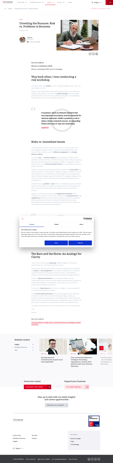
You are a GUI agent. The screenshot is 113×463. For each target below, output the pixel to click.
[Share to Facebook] (90, 54)
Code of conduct (73, 459)
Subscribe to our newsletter (99, 8)
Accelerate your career (34, 387)
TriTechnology (74, 444)
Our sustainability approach (59, 459)
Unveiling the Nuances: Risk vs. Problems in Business (26, 8)
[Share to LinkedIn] (96, 54)
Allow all (80, 243)
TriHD (72, 441)
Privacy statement (31, 459)
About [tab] (81, 224)
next (101, 348)
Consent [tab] (31, 224)
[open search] (109, 2)
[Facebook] (92, 459)
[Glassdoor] (99, 459)
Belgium (96, 2)
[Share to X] (93, 54)
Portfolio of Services (21, 347)
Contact (34, 438)
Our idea (34, 435)
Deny (56, 243)
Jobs (16, 350)
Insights (10, 8)
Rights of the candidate (44, 459)
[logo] (7, 2)
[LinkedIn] (89, 459)
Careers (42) (17, 435)
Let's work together (73, 387)
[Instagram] (95, 459)
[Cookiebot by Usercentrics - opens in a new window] (84, 219)
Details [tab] (57, 224)
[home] (6, 8)
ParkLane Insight (75, 438)
